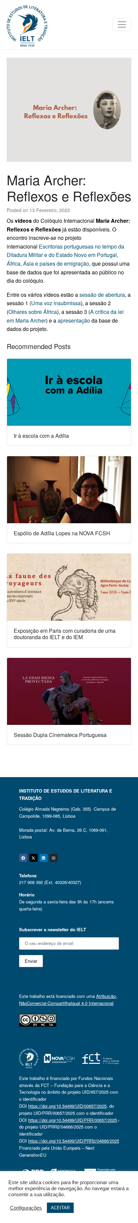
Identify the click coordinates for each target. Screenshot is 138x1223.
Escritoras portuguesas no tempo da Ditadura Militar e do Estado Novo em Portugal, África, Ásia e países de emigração (65, 255)
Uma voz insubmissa (56, 303)
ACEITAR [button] (60, 1207)
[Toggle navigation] (122, 24)
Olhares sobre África (32, 312)
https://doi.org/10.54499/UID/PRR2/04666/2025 (73, 1141)
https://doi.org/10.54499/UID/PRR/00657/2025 (72, 1120)
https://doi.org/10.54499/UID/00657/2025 (67, 1106)
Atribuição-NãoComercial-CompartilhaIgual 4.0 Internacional (68, 999)
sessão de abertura (102, 294)
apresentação (74, 320)
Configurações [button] (26, 1208)
